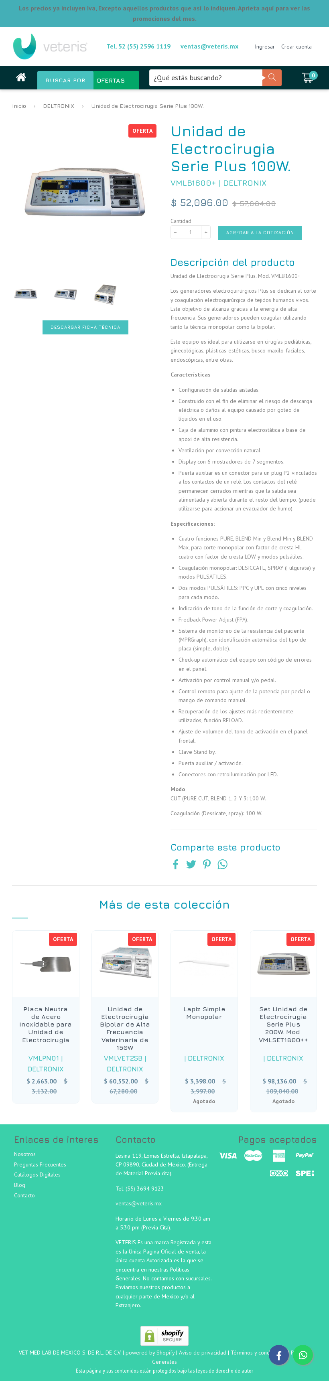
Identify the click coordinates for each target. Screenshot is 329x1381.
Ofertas (110, 80)
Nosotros (25, 1154)
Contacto (24, 1195)
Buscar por (65, 80)
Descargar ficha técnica (85, 327)
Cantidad (181, 221)
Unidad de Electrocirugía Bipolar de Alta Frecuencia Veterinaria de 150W (125, 1028)
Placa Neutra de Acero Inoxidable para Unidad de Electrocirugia (45, 1024)
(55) (131, 1188)
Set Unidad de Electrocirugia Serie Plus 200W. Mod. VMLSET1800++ (283, 1024)
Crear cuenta (296, 46)
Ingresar (265, 46)
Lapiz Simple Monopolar (204, 1012)
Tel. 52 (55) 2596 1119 (138, 46)
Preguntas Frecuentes (40, 1164)
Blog (19, 1185)
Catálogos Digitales (37, 1174)
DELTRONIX (58, 105)
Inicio (19, 105)
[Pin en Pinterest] (207, 865)
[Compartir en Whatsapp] (222, 865)
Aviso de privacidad (202, 1352)
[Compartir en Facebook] (176, 865)
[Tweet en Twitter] (191, 865)
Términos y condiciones (258, 1352)
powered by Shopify (150, 1352)
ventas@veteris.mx (209, 46)
